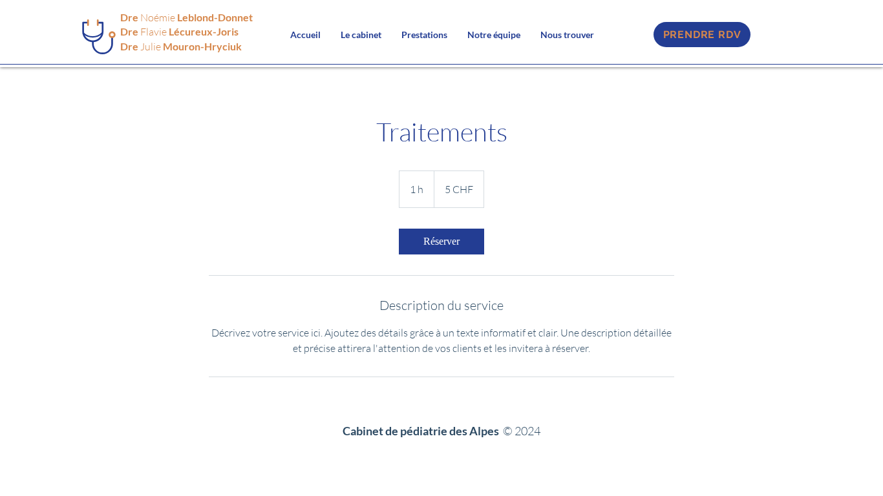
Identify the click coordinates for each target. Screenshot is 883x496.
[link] (441, 241)
